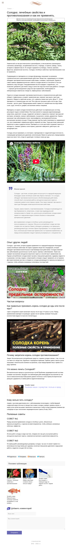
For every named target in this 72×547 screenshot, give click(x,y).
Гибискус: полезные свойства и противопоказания (12, 481)
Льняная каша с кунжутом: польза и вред (43, 387)
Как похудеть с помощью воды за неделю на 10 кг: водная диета (46, 482)
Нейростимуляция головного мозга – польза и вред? (28, 481)
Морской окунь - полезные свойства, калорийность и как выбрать (12, 500)
